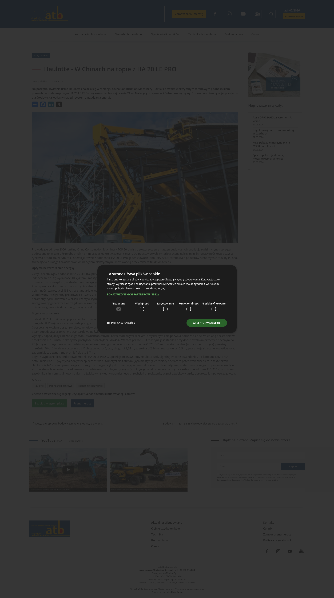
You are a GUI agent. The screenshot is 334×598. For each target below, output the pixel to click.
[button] (167, 294)
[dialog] (167, 299)
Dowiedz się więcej (154, 288)
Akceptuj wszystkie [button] (206, 322)
